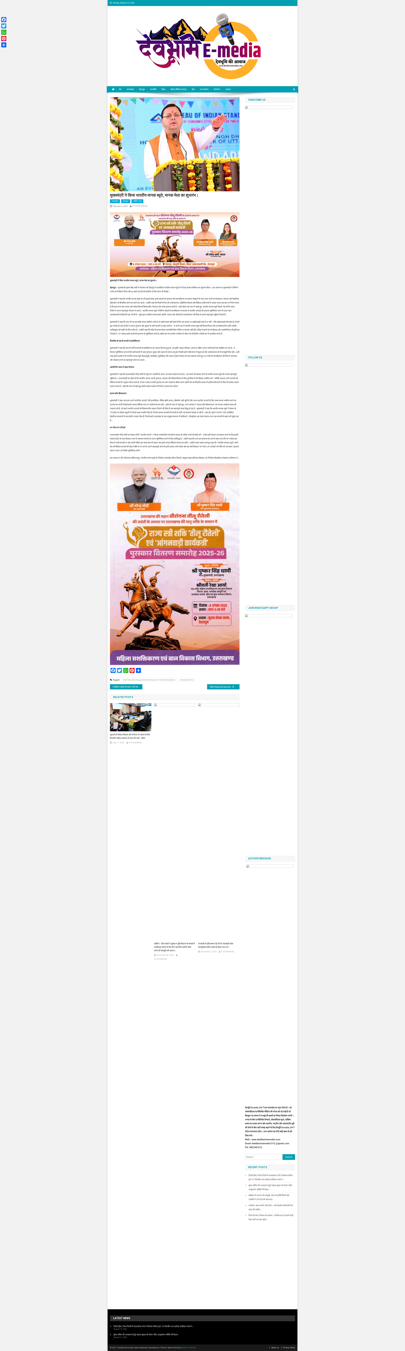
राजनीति (153, 89)
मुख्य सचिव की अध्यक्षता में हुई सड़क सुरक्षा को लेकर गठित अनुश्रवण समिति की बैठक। (270, 1187)
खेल (193, 89)
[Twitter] (4, 26)
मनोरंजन (217, 89)
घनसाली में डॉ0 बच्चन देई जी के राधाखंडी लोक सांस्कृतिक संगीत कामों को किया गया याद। (215, 945)
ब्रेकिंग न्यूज (137, 201)
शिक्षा (163, 89)
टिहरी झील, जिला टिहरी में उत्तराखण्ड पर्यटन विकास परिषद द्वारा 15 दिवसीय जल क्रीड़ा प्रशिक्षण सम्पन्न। (271, 1177)
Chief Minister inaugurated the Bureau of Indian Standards (149, 680)
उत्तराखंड (130, 89)
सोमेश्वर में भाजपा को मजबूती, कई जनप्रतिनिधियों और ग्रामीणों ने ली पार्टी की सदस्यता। (269, 1197)
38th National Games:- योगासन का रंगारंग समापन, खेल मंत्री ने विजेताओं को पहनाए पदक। (225, 687)
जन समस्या (204, 89)
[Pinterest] (4, 38)
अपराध (228, 89)
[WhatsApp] (4, 32)
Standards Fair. (187, 680)
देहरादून (142, 89)
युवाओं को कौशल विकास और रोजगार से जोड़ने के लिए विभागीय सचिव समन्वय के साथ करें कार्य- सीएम (130, 736)
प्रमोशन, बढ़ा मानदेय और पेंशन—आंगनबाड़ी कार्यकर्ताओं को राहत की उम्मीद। (271, 1207)
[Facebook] (4, 19)
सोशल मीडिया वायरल (178, 89)
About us (275, 1348)
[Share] (4, 45)
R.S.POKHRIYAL (140, 206)
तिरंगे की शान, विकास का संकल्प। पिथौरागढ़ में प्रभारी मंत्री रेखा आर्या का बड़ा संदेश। (271, 1217)
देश (120, 89)
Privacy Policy (289, 1348)
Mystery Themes (188, 1348)
